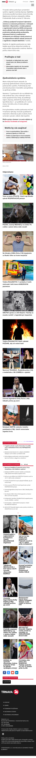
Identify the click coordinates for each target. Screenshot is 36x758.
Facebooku (14, 121)
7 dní (21, 464)
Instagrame (23, 121)
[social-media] (2, 734)
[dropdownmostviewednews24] (18, 513)
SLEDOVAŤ (6, 682)
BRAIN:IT (5, 749)
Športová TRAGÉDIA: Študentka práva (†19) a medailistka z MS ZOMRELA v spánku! (17, 468)
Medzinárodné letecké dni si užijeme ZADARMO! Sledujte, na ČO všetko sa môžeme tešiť (17, 452)
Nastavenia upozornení (11, 714)
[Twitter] (8, 673)
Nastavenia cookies (10, 711)
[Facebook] (4, 673)
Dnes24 (7, 121)
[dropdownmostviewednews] (18, 461)
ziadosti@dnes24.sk (27, 730)
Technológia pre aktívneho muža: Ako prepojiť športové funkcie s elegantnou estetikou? (17, 457)
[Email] (13, 673)
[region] (15, 2)
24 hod (26, 464)
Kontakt (6, 702)
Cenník (6, 705)
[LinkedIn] (17, 673)
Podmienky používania (11, 708)
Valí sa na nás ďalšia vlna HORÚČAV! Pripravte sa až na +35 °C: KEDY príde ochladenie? (19, 477)
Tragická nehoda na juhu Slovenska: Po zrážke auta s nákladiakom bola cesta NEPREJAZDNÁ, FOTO (18, 447)
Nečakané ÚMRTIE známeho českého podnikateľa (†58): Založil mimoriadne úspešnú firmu (17, 472)
